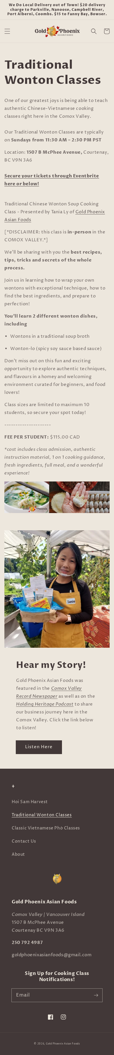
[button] (7, 31)
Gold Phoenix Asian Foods (63, 1043)
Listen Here (39, 747)
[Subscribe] (95, 995)
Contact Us (24, 841)
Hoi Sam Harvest (30, 802)
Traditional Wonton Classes (42, 815)
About (18, 854)
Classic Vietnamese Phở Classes (46, 828)
